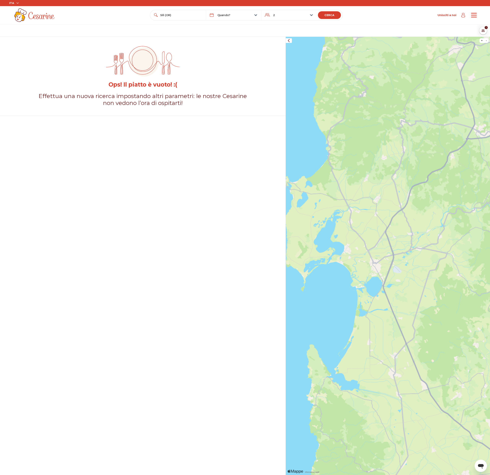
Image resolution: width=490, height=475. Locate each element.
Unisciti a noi (447, 15)
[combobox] (181, 15)
